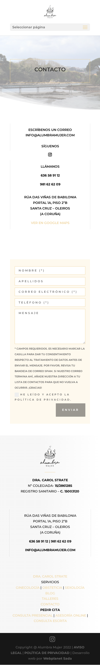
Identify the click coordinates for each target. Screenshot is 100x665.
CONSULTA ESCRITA (50, 621)
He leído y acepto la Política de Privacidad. (43, 397)
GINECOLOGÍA (28, 587)
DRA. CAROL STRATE (50, 576)
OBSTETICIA (52, 587)
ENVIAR (70, 410)
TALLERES (50, 598)
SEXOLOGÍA (74, 587)
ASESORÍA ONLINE (70, 615)
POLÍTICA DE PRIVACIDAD (47, 653)
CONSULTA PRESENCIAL (33, 615)
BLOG (50, 593)
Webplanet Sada (57, 658)
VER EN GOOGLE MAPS (50, 223)
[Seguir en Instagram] (50, 154)
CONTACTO (50, 604)
